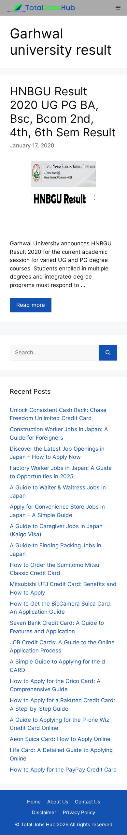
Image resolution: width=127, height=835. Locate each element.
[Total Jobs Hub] (39, 8)
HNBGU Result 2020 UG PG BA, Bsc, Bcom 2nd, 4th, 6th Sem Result (63, 111)
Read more (30, 305)
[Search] (108, 353)
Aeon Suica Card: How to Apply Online (60, 739)
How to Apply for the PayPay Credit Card (63, 769)
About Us (57, 802)
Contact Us (87, 802)
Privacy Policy (79, 812)
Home (34, 802)
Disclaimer (44, 812)
